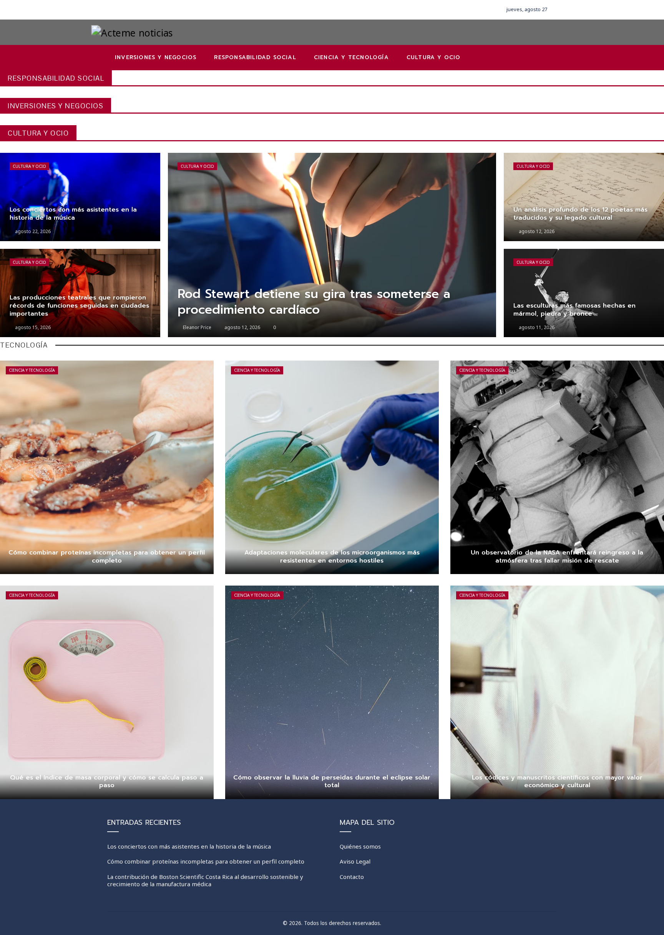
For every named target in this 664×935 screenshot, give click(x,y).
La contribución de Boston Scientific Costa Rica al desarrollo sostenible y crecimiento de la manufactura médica (205, 880)
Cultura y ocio (29, 166)
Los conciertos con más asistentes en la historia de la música (189, 846)
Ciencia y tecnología (32, 370)
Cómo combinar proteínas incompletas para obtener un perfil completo (205, 861)
